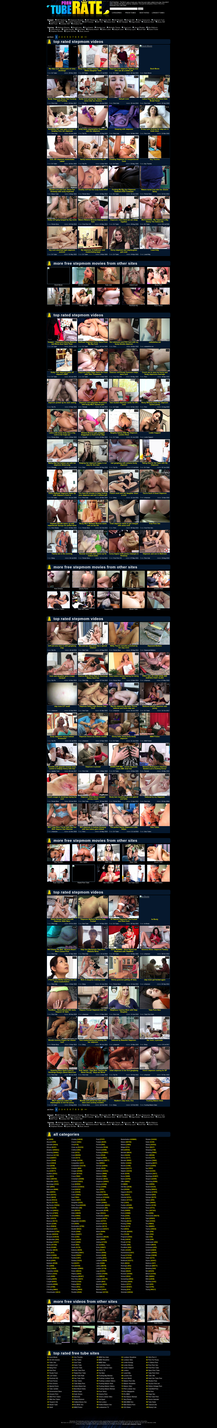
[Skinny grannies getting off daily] (124, 978)
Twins (147, 1234)
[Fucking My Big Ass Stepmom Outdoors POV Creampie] (124, 188)
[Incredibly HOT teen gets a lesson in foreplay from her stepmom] (62, 127)
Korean (98, 1255)
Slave (147, 1147)
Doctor (73, 1218)
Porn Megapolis (129, 1391)
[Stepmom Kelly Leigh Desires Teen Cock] (93, 704)
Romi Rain (81, 29)
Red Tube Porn (153, 1397)
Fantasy (74, 1260)
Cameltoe (50, 1271)
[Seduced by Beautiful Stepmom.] (124, 1038)
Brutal (49, 1260)
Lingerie (99, 1279)
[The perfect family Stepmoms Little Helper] (124, 825)
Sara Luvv (127, 27)
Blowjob (49, 1237)
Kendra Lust (100, 27)
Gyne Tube (133, 862)
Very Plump (127, 1399)
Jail (97, 1234)
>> (86, 37)
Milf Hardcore (62, 20)
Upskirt (148, 1250)
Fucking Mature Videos (107, 1386)
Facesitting (75, 1253)
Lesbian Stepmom (74, 22)
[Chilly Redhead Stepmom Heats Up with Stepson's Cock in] (62, 491)
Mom (122, 1155)
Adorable (50, 1145)
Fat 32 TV (102, 1370)
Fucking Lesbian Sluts (106, 1378)
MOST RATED (144, 13)
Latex (98, 1263)
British (49, 1255)
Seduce (123, 1284)
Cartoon (49, 1274)
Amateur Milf (77, 24)
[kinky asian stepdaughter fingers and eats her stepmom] (93, 127)
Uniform (148, 1245)
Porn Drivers (58, 589)
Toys (147, 1226)
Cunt (73, 1189)
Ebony (73, 1234)
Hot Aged (102, 1399)
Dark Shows (158, 1323)
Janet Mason (55, 29)
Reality (123, 1258)
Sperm (148, 1166)
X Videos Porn (153, 1362)
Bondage (50, 1242)
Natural (123, 1168)
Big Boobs (50, 1205)
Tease (148, 1208)
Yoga (147, 1287)
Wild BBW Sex (128, 1402)
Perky (123, 1216)
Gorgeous (99, 1181)
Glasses (99, 1176)
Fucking (98, 1152)
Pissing (123, 1224)
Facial (73, 1255)
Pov (122, 1234)
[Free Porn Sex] (155, 522)
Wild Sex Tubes (83, 609)
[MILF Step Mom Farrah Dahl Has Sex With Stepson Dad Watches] (62, 825)
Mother (123, 1163)
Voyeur (148, 1260)
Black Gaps (133, 1323)
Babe (48, 1179)
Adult (158, 609)
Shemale (124, 1292)
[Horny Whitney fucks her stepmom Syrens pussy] (155, 401)
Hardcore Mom (148, 22)
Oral (122, 1189)
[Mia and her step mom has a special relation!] (93, 644)
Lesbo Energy (128, 1362)
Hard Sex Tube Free (155, 1378)
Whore (148, 1274)
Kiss (97, 1250)
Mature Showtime (129, 1383)
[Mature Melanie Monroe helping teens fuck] (93, 218)
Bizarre (49, 1224)
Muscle (123, 1166)
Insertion (99, 1226)
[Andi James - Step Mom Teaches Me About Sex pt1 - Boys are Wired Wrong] (93, 1069)
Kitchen (98, 1253)
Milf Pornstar (88, 22)
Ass (48, 1171)
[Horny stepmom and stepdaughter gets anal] (124, 248)
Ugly (147, 1237)
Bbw (48, 1192)
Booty (48, 1247)
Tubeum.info (152, 1405)
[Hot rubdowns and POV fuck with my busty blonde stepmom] (124, 340)
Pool (122, 1229)
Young (148, 1289)
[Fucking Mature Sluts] (155, 1099)
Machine (99, 1284)
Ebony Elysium (83, 1344)
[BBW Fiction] (155, 735)
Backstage (50, 1184)
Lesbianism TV (104, 1407)
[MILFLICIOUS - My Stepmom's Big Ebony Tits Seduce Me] (155, 218)
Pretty (123, 1239)
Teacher (148, 1205)
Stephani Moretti (57, 31)
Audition (49, 1173)
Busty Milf (161, 22)
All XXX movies (83, 285)
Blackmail (50, 1229)
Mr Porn (151, 1391)
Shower (148, 1139)
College (74, 1160)
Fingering (74, 1276)
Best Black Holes (108, 1323)
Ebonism (59, 1344)
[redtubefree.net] (155, 340)
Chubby (74, 1139)
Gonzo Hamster (153, 1399)
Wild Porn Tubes (58, 609)
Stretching (149, 1181)
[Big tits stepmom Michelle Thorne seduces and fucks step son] (124, 704)
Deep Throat (75, 1205)
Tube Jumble (108, 589)
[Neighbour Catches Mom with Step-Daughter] (124, 1008)
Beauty (49, 1200)
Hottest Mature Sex (105, 1405)
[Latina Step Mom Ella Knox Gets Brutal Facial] (155, 97)
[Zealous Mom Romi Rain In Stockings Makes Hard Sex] (93, 674)
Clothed (74, 1150)
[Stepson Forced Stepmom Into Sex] (93, 1008)
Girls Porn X (152, 1357)
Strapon (148, 1179)
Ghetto (98, 1168)
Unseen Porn (158, 589)
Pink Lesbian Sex (129, 1389)
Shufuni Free (152, 1381)
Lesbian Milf (65, 24)
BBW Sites (102, 1362)
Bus (48, 1266)
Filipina (73, 1274)
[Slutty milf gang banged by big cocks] (62, 218)
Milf (122, 1150)
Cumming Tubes (104, 1365)
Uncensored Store (133, 589)
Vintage (148, 1255)
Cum (73, 1184)
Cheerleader (51, 1292)
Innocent (99, 1224)
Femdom (74, 1268)
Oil (122, 1184)
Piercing (123, 1221)
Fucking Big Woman (106, 1376)
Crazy (73, 1176)
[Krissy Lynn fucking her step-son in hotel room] (155, 127)
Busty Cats (152, 1407)
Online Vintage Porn (155, 1386)
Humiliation (100, 1216)
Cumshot (74, 1187)
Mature (123, 1142)
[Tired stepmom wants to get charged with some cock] (124, 522)
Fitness (73, 1287)
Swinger (148, 1197)
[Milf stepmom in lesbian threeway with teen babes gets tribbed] (93, 825)
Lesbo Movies (128, 1365)
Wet (147, 1271)
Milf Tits (100, 22)
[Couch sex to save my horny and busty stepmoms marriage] (155, 371)
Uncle (148, 1239)
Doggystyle (75, 1221)
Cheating (50, 1289)
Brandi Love (77, 27)
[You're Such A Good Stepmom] (155, 491)
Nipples (123, 1171)
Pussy (123, 1255)
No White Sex (133, 1344)
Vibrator (148, 1253)
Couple (73, 1173)
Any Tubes (83, 862)
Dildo (73, 1213)
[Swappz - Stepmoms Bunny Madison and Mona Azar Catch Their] (62, 340)
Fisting (73, 1284)
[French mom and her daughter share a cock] (124, 491)
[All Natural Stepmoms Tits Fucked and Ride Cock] (124, 917)
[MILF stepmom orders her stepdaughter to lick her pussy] (62, 1099)
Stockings (149, 1176)
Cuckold (74, 1181)
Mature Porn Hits (129, 1381)
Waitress (148, 1263)
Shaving (123, 1289)
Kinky (98, 1247)
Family (73, 1258)
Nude (123, 1173)
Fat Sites (102, 1373)
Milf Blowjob (118, 20)
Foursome (99, 1147)
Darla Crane (106, 29)
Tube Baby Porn (58, 1323)
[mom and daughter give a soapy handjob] (62, 674)
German (99, 1166)
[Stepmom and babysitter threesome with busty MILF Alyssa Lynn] (93, 401)
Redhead (124, 1260)
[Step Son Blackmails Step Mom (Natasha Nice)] (93, 948)
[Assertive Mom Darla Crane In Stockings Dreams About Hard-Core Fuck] (62, 1069)
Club (73, 1152)
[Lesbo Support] (155, 431)
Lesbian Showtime (130, 1357)
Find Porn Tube (153, 1368)
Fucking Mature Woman (107, 1389)
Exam (73, 1245)
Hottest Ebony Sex (108, 1344)
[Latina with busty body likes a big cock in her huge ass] (62, 431)
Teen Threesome (144, 20)
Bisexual (49, 1221)
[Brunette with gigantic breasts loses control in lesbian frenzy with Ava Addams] (62, 765)
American (50, 1155)
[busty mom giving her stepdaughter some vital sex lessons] (93, 97)
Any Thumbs (58, 862)
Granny (98, 1184)
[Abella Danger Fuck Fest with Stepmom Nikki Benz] (62, 917)
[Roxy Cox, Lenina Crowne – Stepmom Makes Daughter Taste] (93, 67)
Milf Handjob (123, 22)
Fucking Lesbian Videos (107, 1381)
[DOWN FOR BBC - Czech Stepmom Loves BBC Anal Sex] (124, 765)
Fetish (73, 1271)
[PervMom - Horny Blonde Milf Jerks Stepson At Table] (62, 1008)
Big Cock (50, 1210)
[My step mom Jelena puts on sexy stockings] (62, 67)
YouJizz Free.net (154, 1383)
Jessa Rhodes (139, 27)
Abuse (139, 1424)
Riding (123, 1268)
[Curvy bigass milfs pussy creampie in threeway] (124, 552)
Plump (123, 1226)
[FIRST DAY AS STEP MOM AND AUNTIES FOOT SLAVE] (155, 674)
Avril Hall (142, 29)
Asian (48, 1168)
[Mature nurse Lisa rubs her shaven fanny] (155, 188)
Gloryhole (99, 1179)
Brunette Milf (106, 20)
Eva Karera (89, 27)
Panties (123, 1205)
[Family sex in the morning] (62, 552)
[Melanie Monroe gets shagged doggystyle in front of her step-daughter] (93, 431)
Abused (49, 1142)
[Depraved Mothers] (155, 644)
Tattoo (148, 1202)
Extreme (74, 1250)
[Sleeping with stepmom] (124, 127)
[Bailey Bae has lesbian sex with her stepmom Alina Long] (62, 461)
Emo (72, 1237)
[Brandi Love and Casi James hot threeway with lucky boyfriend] (62, 188)
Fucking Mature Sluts (106, 1383)
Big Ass (49, 1202)
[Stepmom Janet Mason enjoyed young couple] (93, 795)
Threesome (149, 1216)
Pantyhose (124, 1208)
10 (82, 37)
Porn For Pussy (153, 1360)
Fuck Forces (158, 305)
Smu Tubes (158, 883)
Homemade (100, 1205)
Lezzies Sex (128, 1376)
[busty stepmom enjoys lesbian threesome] (62, 735)
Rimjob (123, 1271)
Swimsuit (149, 1195)
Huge (98, 1213)
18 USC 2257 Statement (129, 1424)
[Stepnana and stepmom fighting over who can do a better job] (124, 67)
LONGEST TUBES (158, 13)
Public (123, 1250)
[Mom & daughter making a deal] (93, 978)
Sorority (148, 1158)
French (98, 1150)
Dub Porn (58, 305)
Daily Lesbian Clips (105, 1368)
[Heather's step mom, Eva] (124, 1099)
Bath (48, 1187)
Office (123, 1181)
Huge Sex (151, 1394)
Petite (123, 1218)
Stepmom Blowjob (76, 20)
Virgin (148, 1258)
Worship (148, 1281)
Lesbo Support (129, 1368)
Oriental (123, 1197)
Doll (72, 1224)
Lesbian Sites (128, 1360)
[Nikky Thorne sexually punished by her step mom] (124, 644)
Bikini (48, 1218)
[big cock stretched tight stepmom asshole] (62, 248)
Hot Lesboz (103, 1402)
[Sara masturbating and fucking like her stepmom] (93, 1038)
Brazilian (50, 1250)
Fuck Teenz (103, 1391)
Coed (73, 1158)
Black (48, 1226)
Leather (98, 1268)
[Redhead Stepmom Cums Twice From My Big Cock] (93, 340)
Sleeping (149, 1150)
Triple (147, 1231)
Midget (123, 1147)
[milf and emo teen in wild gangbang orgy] (62, 644)
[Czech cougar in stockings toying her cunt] (62, 795)
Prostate (123, 1245)
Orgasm (123, 1192)
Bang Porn (158, 285)
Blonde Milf (130, 20)
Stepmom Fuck (159, 20)
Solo (147, 1155)
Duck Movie (59, 285)
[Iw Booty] (144, 897)
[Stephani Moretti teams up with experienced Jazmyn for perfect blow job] (62, 522)
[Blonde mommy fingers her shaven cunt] (62, 1038)
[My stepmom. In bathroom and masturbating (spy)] (93, 248)
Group (98, 1187)
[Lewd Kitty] (155, 248)
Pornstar (124, 1231)
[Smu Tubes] (155, 825)
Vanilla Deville (69, 29)
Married (98, 1289)
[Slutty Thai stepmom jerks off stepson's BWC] (62, 371)
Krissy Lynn (131, 29)
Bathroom (50, 1189)
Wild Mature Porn (129, 1405)
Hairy (98, 1192)
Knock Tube (158, 862)
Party (122, 1210)
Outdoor (123, 1200)
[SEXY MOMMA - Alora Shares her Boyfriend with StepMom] (124, 948)
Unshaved (149, 1247)
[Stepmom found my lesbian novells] (93, 735)
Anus (48, 1163)
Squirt (148, 1171)
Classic (73, 1142)
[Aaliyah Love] (124, 97)
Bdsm (48, 1195)
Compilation (75, 1166)
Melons (123, 1145)
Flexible (74, 1292)
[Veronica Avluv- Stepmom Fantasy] (155, 948)
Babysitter (50, 1181)
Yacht (147, 1284)
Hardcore (99, 1197)
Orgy (122, 1195)
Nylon (123, 1179)
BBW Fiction (158, 1344)
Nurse (123, 1176)
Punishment (125, 1253)
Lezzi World (128, 1378)
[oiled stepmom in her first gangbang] (124, 1069)
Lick (97, 1276)
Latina (98, 1266)
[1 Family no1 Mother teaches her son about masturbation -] (62, 978)
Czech (73, 1195)
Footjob (98, 1142)
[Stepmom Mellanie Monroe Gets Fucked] (93, 917)
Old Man (124, 1187)
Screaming (124, 1279)
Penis (123, 1213)
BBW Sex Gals (104, 1357)
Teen (147, 1210)
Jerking (98, 1242)
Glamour (99, 1173)
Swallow (148, 1192)
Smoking (149, 1152)
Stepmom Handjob (57, 22)
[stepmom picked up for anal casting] (62, 401)
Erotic (73, 1239)
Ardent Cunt (133, 285)
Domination (75, 1226)
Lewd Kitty (127, 1373)
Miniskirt (123, 1152)
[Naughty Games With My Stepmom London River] (124, 431)
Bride (48, 1253)
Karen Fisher (153, 29)
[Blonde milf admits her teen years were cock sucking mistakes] (93, 1099)
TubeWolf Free (153, 1389)
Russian (123, 1274)
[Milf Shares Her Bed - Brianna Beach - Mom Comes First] (62, 948)
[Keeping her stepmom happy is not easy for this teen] (93, 461)
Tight (147, 1218)
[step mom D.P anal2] (62, 704)
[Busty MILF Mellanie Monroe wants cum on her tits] (93, 522)
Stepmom (149, 1173)
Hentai (98, 1200)
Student (148, 1187)
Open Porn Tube (154, 1370)
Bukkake (49, 1263)
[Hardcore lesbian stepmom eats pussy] (155, 704)
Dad (72, 1197)
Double (73, 1229)
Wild (147, 1279)
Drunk (73, 1231)
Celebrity (50, 1284)
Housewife (99, 1210)
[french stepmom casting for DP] (155, 1069)
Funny (98, 1155)
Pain (122, 1202)
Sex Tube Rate (108, 883)
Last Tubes (108, 305)
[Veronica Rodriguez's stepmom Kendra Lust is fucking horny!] (155, 765)
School (123, 1276)
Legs (97, 1271)
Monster (123, 1160)
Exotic (73, 1247)
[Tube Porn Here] (155, 1008)
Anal (48, 1158)
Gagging (99, 1158)
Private (123, 1242)
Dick (72, 1210)
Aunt (48, 1176)
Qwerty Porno (83, 589)
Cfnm (48, 1287)
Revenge (124, 1266)
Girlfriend (99, 1171)
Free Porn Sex (153, 1365)
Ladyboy (99, 1260)
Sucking (148, 1189)
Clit (72, 1145)
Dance (73, 1200)
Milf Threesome (92, 20)
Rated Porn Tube (83, 883)
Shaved (123, 1287)
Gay (97, 1163)
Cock (73, 1155)
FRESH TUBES (130, 13)
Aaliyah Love (118, 29)
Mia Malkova (152, 27)
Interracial (99, 1229)
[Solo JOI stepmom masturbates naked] (62, 158)
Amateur (49, 1150)
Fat (72, 1263)
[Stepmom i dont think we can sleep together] (124, 218)
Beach (49, 1197)
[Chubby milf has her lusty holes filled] (93, 188)
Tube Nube (152, 1402)
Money (123, 1158)
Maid (97, 1287)
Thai (147, 1213)
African (49, 1147)
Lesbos (126, 1370)
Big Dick (49, 1213)
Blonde (49, 1234)
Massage (99, 1292)
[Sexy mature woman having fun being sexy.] (124, 674)
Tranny (148, 1229)
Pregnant (124, 1237)
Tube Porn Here (153, 1373)
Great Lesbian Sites (105, 1397)
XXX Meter (127, 1407)
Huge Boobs (135, 22)
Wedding (149, 1268)
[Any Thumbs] (155, 158)
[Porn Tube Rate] (78, 18)
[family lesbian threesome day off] (93, 158)
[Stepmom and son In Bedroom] (155, 552)
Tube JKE (151, 1376)
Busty (48, 1268)
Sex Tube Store (133, 883)
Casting (49, 1279)
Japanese (99, 1237)
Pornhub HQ (133, 305)
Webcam (149, 1266)
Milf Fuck (54, 24)
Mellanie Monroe (63, 27)
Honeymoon (100, 1208)
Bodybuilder (51, 1239)
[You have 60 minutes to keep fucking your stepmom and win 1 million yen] (93, 491)
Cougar (73, 1171)
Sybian (148, 1200)
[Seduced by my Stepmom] (155, 795)
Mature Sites (128, 1386)
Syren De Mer (71, 31)
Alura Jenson (84, 31)
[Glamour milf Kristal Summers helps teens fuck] (124, 371)
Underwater (150, 1242)
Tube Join (108, 285)
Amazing (50, 1152)
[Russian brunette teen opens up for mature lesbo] (93, 552)
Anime (49, 1160)
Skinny (148, 1145)
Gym (97, 1189)
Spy (147, 1168)
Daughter (74, 1202)
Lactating (99, 1258)
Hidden (98, 1202)
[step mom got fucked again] (155, 978)
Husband (99, 1218)
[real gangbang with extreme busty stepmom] (124, 461)
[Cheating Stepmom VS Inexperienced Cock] (124, 158)
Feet (72, 1266)
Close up (74, 1147)
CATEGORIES (117, 13)
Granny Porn (103, 1394)
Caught (49, 1281)
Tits (147, 1224)
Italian (98, 1231)
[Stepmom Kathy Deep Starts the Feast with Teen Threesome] (93, 371)
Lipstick (98, 1281)
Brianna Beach (93, 29)
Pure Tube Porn (58, 883)
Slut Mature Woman (130, 1397)
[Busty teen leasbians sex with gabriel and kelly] (124, 795)
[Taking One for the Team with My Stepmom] (155, 461)
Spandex (149, 1160)
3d (47, 1139)
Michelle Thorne (114, 27)
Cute (73, 1192)
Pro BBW (127, 1394)
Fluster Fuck (83, 305)
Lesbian (99, 1274)
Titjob (147, 1221)
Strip (147, 1184)
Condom (74, 1168)
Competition (75, 1163)
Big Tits (49, 1216)
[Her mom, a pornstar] (155, 1038)
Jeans (98, 1239)
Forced (98, 1145)
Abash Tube (133, 609)
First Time (74, 1279)
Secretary (124, 1281)
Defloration (75, 1208)
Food (98, 1139)
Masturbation (125, 1139)
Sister (147, 1142)
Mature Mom (110, 22)
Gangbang (99, 1160)
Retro (123, 1263)
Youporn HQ (108, 609)
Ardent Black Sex (83, 1323)
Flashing (74, 1289)
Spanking (149, 1163)
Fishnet (73, 1281)
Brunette (49, 1258)
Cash (48, 1276)
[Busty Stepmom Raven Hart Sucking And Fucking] (62, 97)
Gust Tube (108, 862)
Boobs (49, 1245)
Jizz (97, 1245)
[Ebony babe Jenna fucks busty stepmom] (124, 735)
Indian (98, 1221)
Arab (48, 1166)
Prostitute (124, 1247)
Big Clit (49, 1208)
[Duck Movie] (146, 46)
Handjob (99, 1195)
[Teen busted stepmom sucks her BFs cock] (124, 401)
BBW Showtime (104, 1360)
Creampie (74, 1179)
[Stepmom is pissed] (93, 765)
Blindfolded (50, 1231)
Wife (147, 1276)
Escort (73, 1242)
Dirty (72, 1216)
